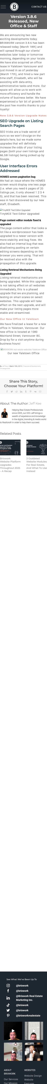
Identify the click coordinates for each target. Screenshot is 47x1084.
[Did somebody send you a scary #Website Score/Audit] (13, 1031)
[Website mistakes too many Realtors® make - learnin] (13, 1052)
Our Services (11, 1079)
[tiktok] (8, 1005)
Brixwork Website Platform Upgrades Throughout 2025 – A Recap (10, 465)
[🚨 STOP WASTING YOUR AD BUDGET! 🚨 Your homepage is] (34, 1052)
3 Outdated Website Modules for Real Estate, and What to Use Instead (36, 465)
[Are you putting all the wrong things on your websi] (34, 1031)
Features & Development (32, 366)
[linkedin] (8, 998)
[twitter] (8, 1010)
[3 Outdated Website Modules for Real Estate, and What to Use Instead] (36, 447)
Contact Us (38, 6)
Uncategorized (5, 369)
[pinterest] (8, 1015)
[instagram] (8, 985)
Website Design (33, 1075)
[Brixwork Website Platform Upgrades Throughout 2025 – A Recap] (10, 447)
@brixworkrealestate (28, 1015)
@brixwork (22, 985)
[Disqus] (23, 506)
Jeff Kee (5, 366)
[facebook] (8, 990)
